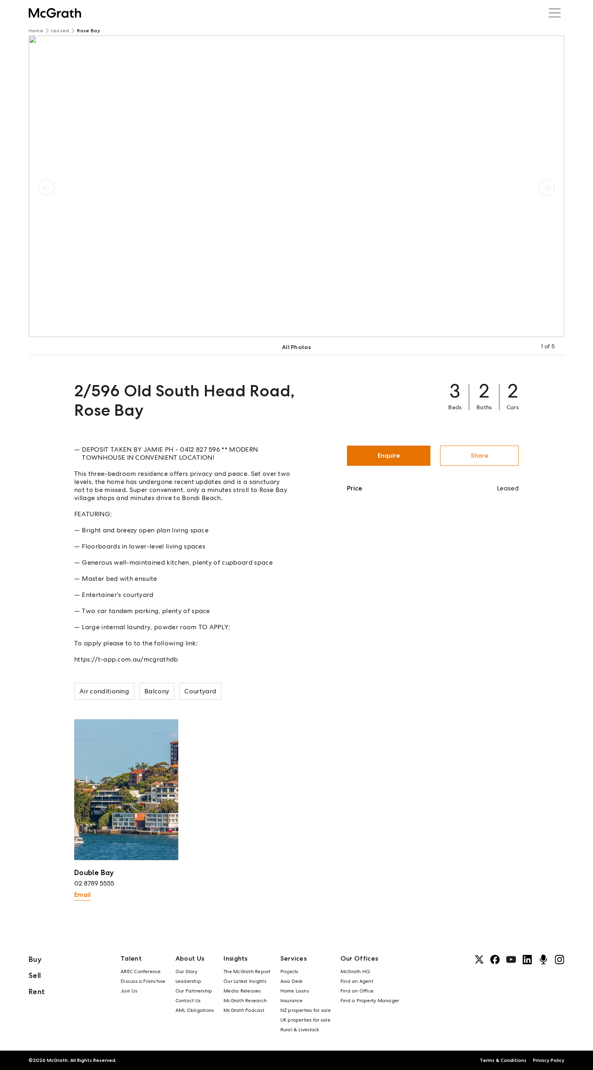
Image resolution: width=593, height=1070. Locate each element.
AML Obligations (194, 1010)
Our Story (186, 971)
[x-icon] (479, 959)
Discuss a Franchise (143, 981)
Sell (35, 975)
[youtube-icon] (511, 959)
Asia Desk (291, 981)
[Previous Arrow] (46, 187)
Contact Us (187, 1000)
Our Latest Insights (244, 981)
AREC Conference (141, 971)
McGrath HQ (355, 971)
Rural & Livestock (299, 1029)
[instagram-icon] (559, 959)
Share (480, 455)
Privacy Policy (548, 1060)
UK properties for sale (305, 1020)
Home (36, 30)
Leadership (188, 981)
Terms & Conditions (503, 1060)
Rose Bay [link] (88, 30)
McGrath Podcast (243, 1010)
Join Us (129, 991)
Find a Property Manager (369, 1000)
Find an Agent (356, 981)
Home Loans (294, 991)
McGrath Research (245, 1000)
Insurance (291, 1000)
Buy (35, 959)
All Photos (296, 347)
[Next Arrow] (547, 187)
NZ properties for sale (305, 1010)
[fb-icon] (495, 959)
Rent (37, 991)
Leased (60, 30)
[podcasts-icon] (543, 959)
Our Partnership (194, 991)
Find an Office (357, 991)
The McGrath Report (246, 971)
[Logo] (55, 13)
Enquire (389, 455)
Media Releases (242, 991)
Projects (289, 971)
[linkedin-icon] (527, 959)
